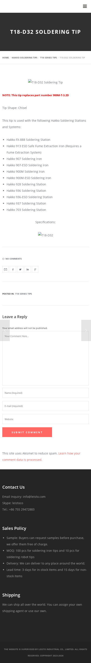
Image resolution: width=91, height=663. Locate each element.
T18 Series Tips (23, 293)
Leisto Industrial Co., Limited (56, 649)
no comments (14, 258)
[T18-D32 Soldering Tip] (5, 269)
